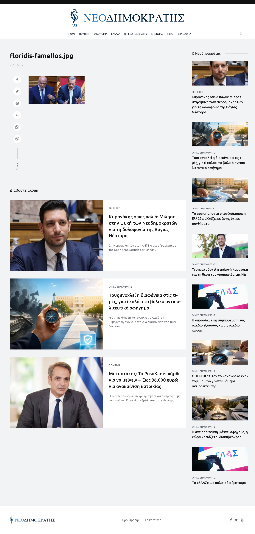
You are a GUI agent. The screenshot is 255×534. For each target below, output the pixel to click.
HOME (72, 33)
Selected (114, 208)
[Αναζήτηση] (241, 33)
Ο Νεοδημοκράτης (121, 287)
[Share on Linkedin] (17, 115)
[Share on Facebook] (17, 80)
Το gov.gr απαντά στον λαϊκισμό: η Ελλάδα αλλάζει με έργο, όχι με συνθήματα (219, 218)
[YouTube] (242, 520)
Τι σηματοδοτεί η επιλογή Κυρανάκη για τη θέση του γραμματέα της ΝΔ (220, 271)
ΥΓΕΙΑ (170, 33)
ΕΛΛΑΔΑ (115, 33)
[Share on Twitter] (17, 91)
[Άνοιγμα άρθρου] (56, 235)
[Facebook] (230, 520)
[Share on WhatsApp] (17, 127)
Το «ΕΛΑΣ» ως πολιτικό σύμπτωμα (219, 483)
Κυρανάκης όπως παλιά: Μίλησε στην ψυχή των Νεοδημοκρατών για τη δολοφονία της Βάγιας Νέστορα (143, 226)
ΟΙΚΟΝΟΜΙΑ (101, 33)
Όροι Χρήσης (130, 520)
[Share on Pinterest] (17, 103)
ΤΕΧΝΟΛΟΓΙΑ (183, 33)
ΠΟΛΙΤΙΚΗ (84, 33)
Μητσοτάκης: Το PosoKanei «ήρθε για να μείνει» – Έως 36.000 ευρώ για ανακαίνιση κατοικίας (145, 380)
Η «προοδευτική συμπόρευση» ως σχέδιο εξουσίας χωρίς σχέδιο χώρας (218, 325)
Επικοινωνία (153, 520)
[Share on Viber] (17, 139)
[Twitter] (236, 520)
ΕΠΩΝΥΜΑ (157, 33)
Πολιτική (114, 365)
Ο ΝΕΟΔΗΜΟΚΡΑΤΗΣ (136, 33)
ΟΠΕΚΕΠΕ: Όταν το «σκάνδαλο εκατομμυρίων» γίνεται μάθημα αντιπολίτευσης (220, 381)
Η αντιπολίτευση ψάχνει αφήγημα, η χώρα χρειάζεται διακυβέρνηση (220, 434)
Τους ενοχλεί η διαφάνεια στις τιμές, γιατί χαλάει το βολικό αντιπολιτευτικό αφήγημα (145, 301)
